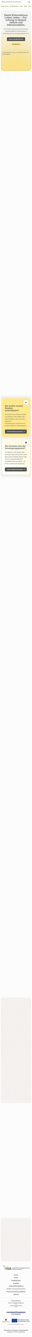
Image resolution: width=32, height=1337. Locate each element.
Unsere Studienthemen (16, 39)
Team (21, 6)
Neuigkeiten (16, 44)
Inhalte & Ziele (5, 6)
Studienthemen (14, 6)
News (25, 6)
